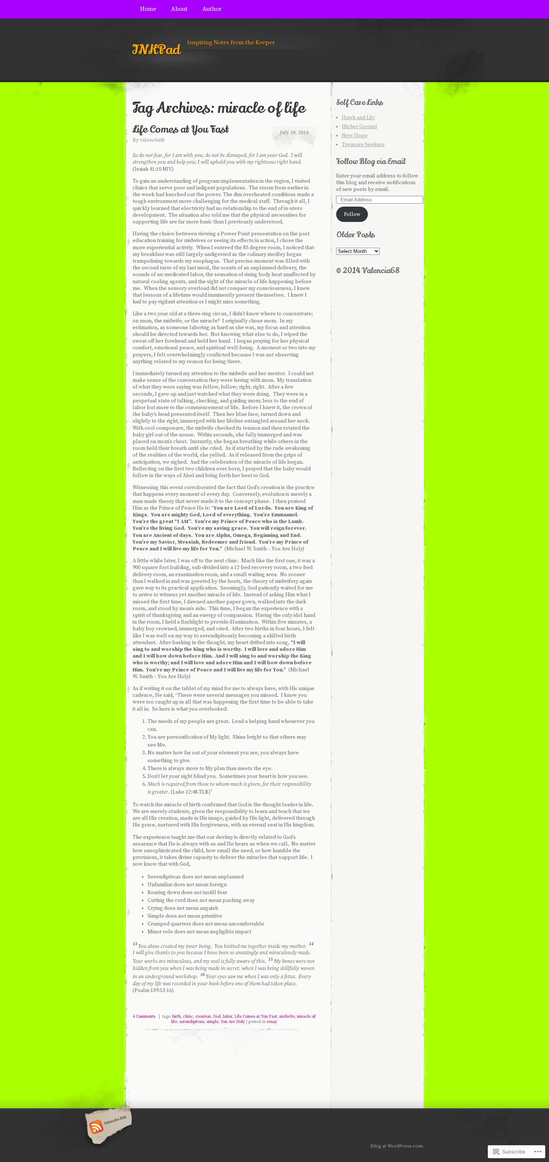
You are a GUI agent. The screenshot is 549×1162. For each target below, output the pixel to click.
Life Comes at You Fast (181, 129)
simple (212, 1022)
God (217, 1016)
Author (211, 9)
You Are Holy (233, 1022)
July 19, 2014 (294, 133)
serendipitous (191, 1022)
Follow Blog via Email (370, 162)
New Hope (354, 135)
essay (272, 1022)
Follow (352, 214)
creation (203, 1016)
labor (227, 1016)
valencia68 (152, 140)
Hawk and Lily (358, 117)
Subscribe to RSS (107, 1127)
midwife (287, 1016)
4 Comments (144, 1016)
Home (148, 9)
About (179, 9)
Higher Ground (359, 126)
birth (176, 1016)
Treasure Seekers (363, 144)
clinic (188, 1016)
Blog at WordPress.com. (397, 1146)
